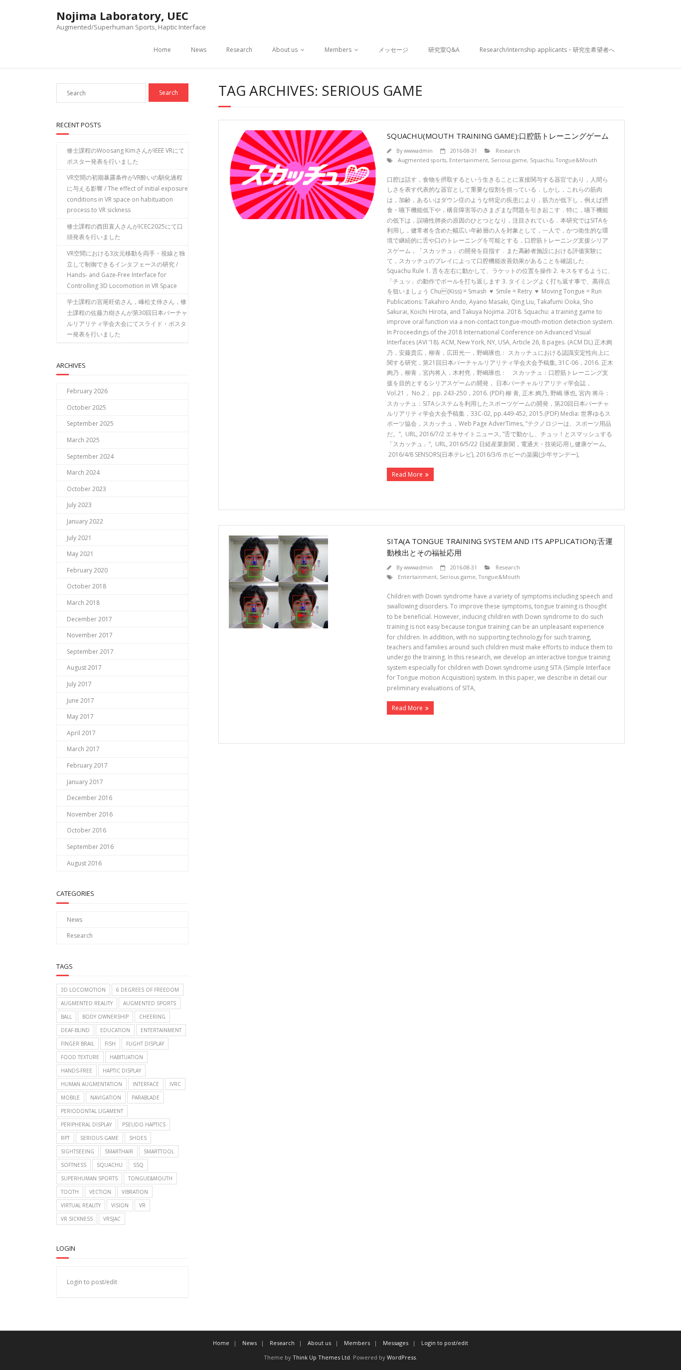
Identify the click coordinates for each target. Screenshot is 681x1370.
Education (115, 1030)
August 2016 (84, 863)
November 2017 (90, 635)
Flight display (145, 1043)
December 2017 (89, 619)
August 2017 (84, 667)
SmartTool (159, 1151)
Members (338, 49)
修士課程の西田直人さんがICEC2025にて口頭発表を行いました (125, 232)
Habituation (126, 1057)
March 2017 (83, 749)
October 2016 (86, 830)
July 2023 (79, 505)
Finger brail (77, 1043)
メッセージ (393, 49)
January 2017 (85, 782)
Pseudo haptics (144, 1124)
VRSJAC (112, 1218)
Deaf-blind (75, 1030)
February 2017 (87, 765)
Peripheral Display (86, 1124)
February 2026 (87, 391)
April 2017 (81, 733)
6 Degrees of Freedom (147, 989)
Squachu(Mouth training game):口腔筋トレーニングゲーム (498, 136)
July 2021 (79, 538)
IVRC (175, 1084)
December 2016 (89, 798)
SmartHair (119, 1151)
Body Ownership (105, 1016)
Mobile (70, 1097)
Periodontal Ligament (92, 1110)
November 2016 (90, 814)
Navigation (105, 1097)
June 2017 (80, 700)
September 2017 (90, 651)
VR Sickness (77, 1218)
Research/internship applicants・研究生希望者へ (547, 49)
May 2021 (80, 553)
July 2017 (79, 684)
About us (285, 49)
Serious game (509, 160)
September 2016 (90, 846)
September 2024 (90, 456)
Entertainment (468, 160)
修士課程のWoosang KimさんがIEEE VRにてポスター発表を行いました (125, 156)
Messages (395, 1343)
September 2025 (90, 423)
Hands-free (76, 1070)
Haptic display (122, 1070)
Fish (110, 1043)
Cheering (152, 1016)
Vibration (135, 1191)
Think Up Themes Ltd (321, 1357)
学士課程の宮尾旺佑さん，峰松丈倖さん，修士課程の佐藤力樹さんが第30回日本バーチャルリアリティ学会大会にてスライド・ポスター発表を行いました (127, 317)
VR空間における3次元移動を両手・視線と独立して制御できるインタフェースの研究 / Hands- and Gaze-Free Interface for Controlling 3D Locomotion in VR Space (126, 269)
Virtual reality (81, 1205)
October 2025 (86, 407)
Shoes (138, 1137)
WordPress (401, 1357)
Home (162, 49)
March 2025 (83, 440)
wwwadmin (418, 150)
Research (239, 49)
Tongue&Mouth (576, 160)
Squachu (541, 160)
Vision (120, 1205)
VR (142, 1205)
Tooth (70, 1191)
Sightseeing (77, 1151)
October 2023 (86, 489)
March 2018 (83, 602)
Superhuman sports (89, 1178)
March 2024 (83, 472)
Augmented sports (422, 160)
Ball (66, 1016)
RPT (65, 1137)
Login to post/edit (92, 1282)
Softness (73, 1164)
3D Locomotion (83, 989)
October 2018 (86, 586)
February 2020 (87, 570)
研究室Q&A (444, 49)
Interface (146, 1084)
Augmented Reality (87, 1003)
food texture (80, 1057)
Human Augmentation (91, 1084)
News (198, 49)
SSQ (138, 1164)
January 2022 (85, 521)
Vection (100, 1191)
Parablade (146, 1097)
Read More (407, 474)
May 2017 (80, 716)
